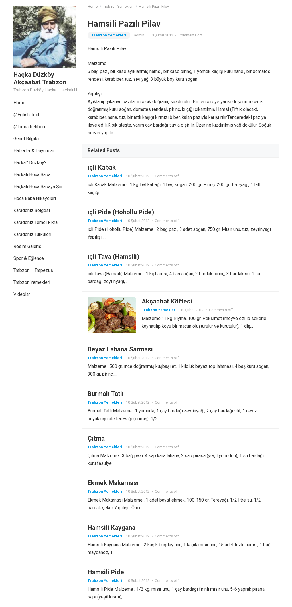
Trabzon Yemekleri (31, 282)
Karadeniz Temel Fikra (35, 222)
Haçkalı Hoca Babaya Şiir (38, 186)
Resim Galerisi (27, 246)
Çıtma (96, 438)
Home (19, 102)
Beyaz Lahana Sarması (120, 349)
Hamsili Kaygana (111, 527)
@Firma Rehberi (29, 126)
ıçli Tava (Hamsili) (113, 256)
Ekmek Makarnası (113, 482)
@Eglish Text (26, 114)
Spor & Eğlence (28, 258)
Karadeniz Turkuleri (32, 234)
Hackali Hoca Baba (31, 174)
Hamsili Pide (106, 572)
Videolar (21, 294)
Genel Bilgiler (26, 138)
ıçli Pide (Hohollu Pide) (121, 212)
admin (139, 35)
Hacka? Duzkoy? (29, 162)
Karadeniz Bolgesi (31, 210)
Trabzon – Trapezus (33, 270)
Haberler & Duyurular (33, 150)
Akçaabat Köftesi (167, 301)
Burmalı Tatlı (106, 393)
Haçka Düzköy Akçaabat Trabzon (39, 78)
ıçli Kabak (102, 167)
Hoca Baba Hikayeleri (34, 198)
